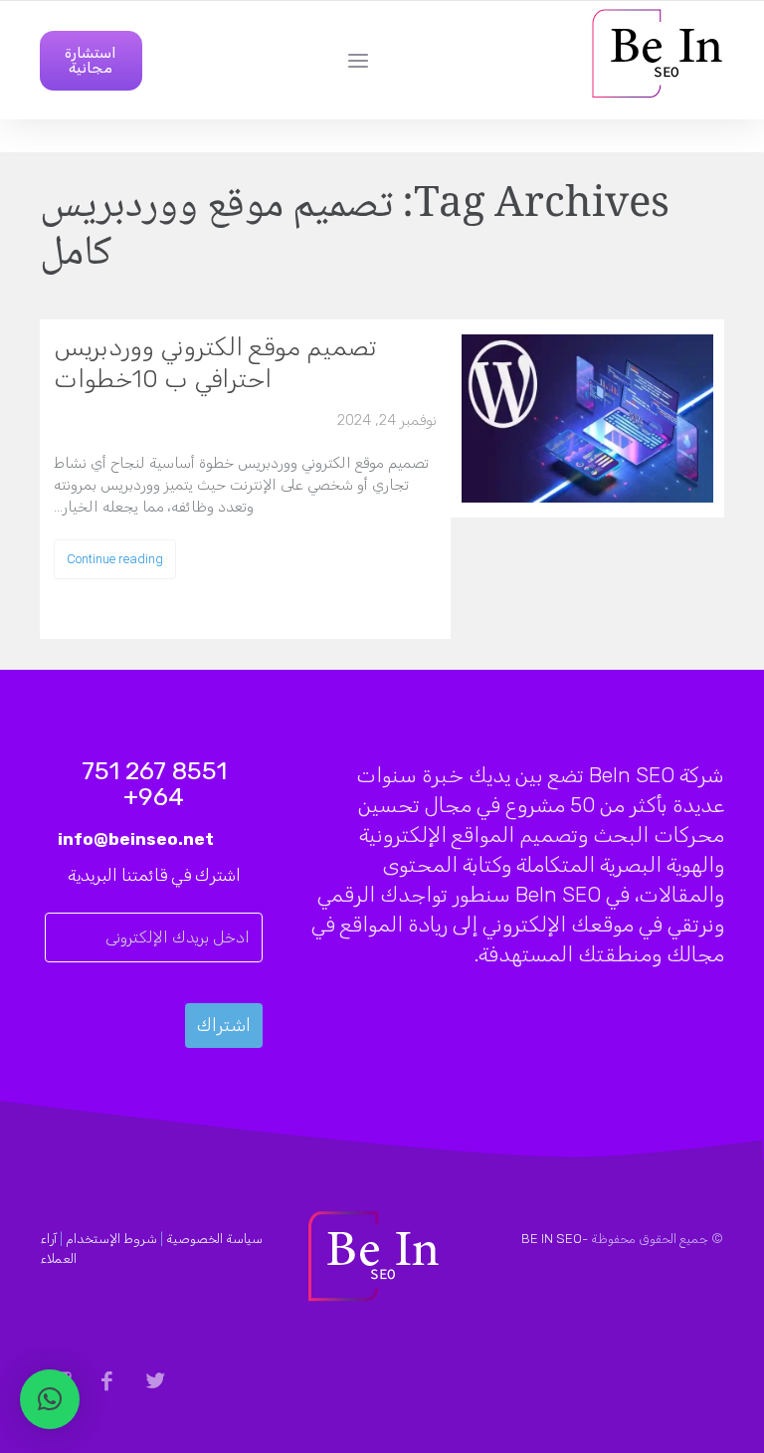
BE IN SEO (551, 1238)
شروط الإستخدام (111, 1238)
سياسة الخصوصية (214, 1238)
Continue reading (115, 558)
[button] (50, 1399)
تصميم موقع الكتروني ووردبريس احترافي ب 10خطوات (215, 362)
